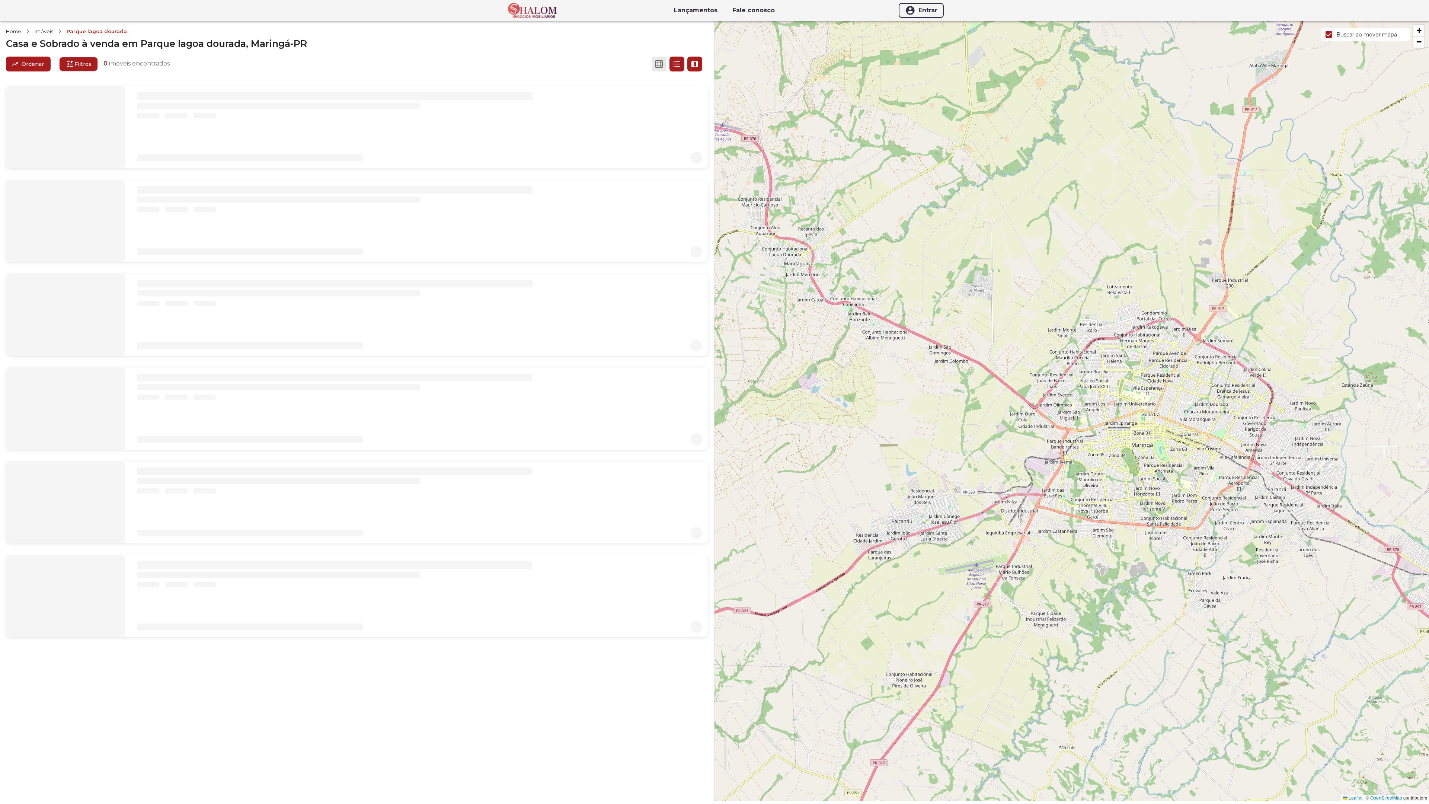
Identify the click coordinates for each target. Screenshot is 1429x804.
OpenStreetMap (1386, 797)
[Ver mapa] (694, 64)
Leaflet (1355, 797)
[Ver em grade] (659, 64)
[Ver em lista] (676, 64)
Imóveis (44, 31)
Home (13, 31)
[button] (1419, 30)
